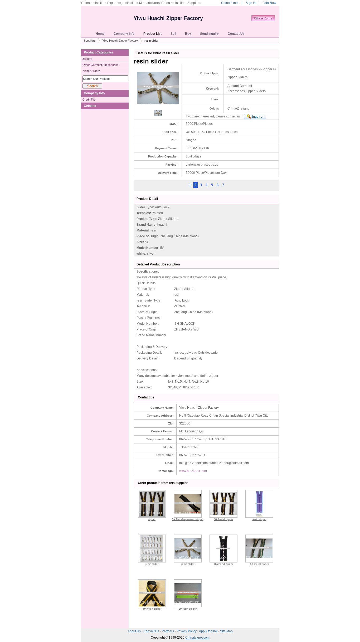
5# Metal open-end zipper (187, 519)
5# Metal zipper (223, 519)
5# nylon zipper (152, 608)
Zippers (87, 58)
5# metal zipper (259, 563)
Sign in (251, 3)
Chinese (90, 106)
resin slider (151, 563)
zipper (151, 519)
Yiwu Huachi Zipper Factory (168, 18)
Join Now (269, 3)
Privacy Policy (187, 631)
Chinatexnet (230, 3)
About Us (135, 631)
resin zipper (259, 519)
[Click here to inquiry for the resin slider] (255, 116)
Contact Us (151, 631)
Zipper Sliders (91, 70)
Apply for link (208, 631)
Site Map (226, 631)
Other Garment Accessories (100, 64)
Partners (168, 631)
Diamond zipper (223, 563)
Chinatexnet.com (197, 637)
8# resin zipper (188, 608)
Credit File (88, 99)
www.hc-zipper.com (193, 471)
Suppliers (90, 40)
